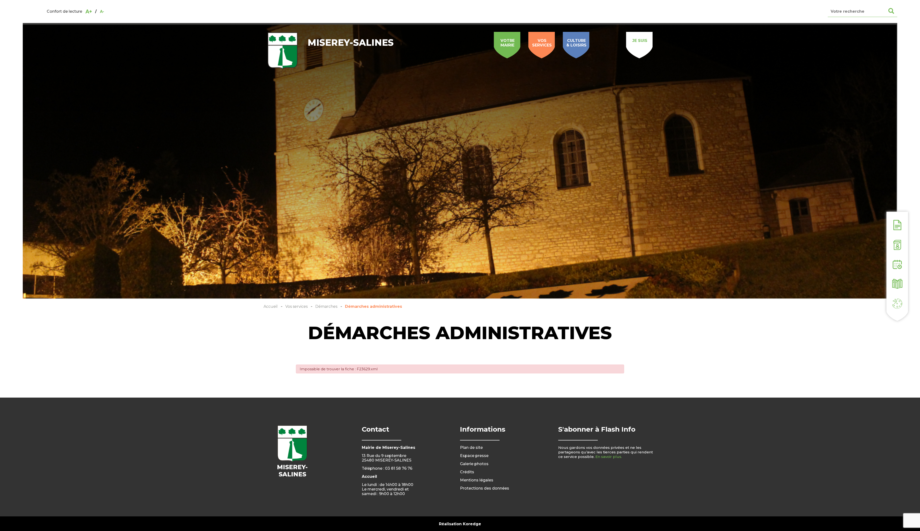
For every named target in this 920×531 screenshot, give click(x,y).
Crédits (467, 472)
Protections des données (484, 488)
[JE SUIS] (640, 34)
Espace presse (474, 455)
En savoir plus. (608, 456)
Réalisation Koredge (460, 524)
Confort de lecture (64, 11)
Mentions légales (476, 480)
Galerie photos (474, 464)
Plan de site (471, 447)
